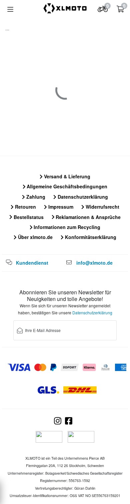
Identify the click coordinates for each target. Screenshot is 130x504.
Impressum (60, 206)
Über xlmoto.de (35, 237)
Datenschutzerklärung (82, 196)
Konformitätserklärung (90, 237)
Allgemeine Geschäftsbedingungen (66, 186)
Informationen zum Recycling (66, 227)
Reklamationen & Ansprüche (87, 217)
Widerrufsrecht (101, 206)
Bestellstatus (28, 217)
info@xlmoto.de (94, 262)
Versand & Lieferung (66, 176)
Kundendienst (32, 262)
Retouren (25, 206)
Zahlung (35, 196)
